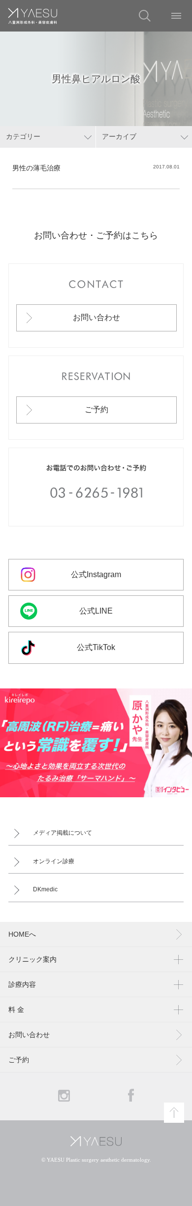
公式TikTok (96, 647)
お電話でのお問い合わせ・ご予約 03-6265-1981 (96, 487)
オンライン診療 (53, 861)
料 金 (16, 1009)
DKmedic (45, 889)
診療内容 (22, 984)
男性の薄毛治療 (36, 168)
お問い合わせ (96, 317)
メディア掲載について (62, 832)
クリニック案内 (32, 959)
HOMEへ (22, 934)
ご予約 (96, 409)
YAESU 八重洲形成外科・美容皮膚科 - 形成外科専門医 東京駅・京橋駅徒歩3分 (32, 16)
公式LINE (96, 611)
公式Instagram (96, 574)
